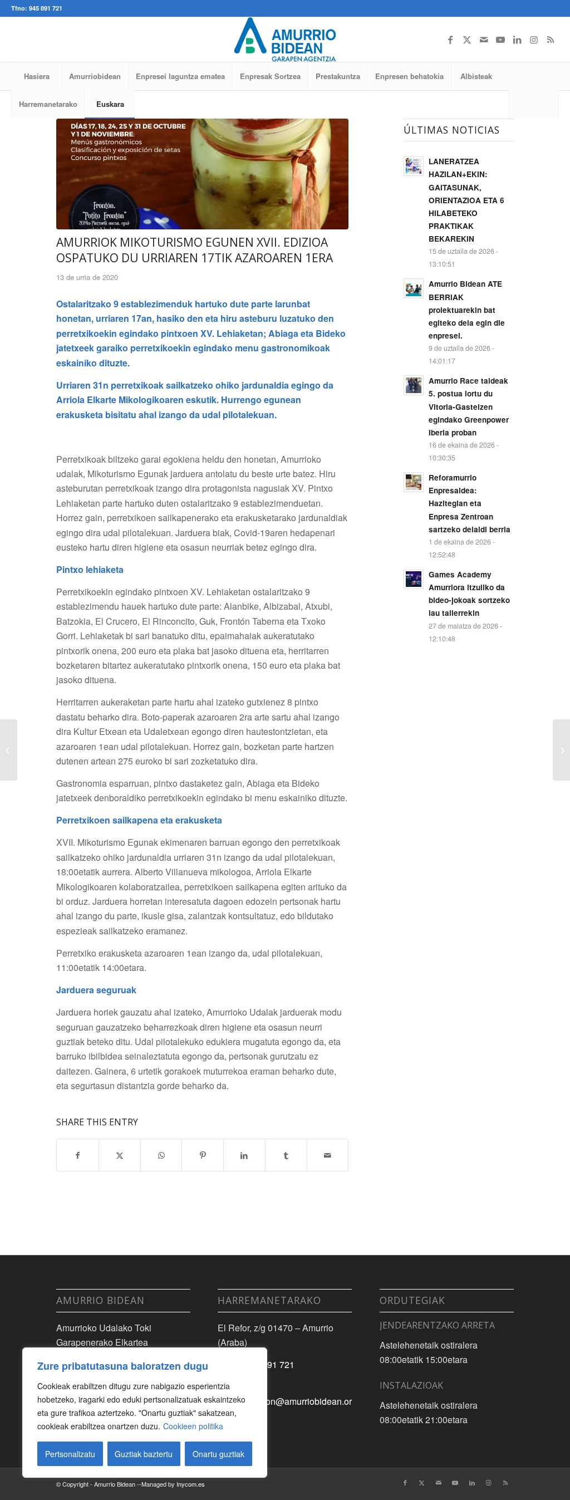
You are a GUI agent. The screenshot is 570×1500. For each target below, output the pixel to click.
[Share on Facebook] (78, 1155)
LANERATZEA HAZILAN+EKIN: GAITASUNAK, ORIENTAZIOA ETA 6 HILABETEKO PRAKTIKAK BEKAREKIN (466, 200)
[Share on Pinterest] (202, 1155)
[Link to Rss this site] (550, 39)
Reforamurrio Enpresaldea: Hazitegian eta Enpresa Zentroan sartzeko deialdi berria (469, 503)
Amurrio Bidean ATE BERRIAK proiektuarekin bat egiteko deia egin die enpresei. (467, 309)
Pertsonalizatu (70, 1453)
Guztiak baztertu (144, 1453)
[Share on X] (119, 1155)
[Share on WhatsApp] (161, 1155)
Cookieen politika (193, 1426)
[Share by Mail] (327, 1155)
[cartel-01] (202, 174)
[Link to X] (467, 39)
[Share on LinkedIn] (244, 1155)
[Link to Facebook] (450, 39)
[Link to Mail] (483, 39)
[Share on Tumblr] (286, 1155)
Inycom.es (190, 1483)
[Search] (534, 104)
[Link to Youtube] (500, 39)
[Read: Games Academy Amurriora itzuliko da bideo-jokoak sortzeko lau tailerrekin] (414, 579)
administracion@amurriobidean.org (287, 1401)
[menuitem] (36, 76)
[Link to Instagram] (533, 39)
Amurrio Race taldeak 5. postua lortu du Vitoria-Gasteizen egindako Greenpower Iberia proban (469, 406)
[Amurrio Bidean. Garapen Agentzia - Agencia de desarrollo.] (285, 39)
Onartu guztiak (218, 1453)
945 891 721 (269, 1364)
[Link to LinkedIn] (517, 39)
